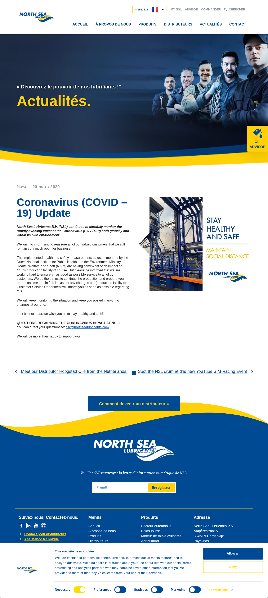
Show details (218, 590)
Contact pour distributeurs (45, 534)
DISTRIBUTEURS (178, 24)
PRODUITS (147, 24)
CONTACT (237, 24)
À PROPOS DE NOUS (113, 24)
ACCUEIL (80, 24)
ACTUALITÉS (211, 24)
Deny (233, 567)
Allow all (233, 553)
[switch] (120, 589)
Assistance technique (41, 539)
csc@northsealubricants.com (87, 327)
